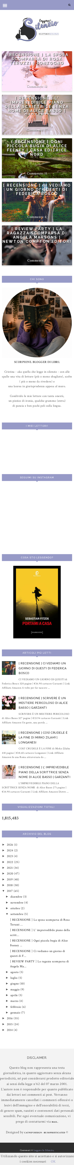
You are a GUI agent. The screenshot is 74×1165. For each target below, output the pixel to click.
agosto (15, 972)
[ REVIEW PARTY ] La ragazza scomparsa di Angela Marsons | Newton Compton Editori (37, 235)
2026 (10, 845)
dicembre (16, 897)
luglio (14, 978)
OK (53, 1161)
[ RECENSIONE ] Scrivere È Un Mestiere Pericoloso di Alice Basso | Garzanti (43, 703)
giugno (15, 984)
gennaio (15, 1013)
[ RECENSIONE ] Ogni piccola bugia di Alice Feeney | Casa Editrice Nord (37, 148)
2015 (10, 1024)
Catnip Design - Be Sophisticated (44, 1132)
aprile (14, 995)
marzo (14, 1001)
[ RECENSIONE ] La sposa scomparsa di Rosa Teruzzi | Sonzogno (37, 59)
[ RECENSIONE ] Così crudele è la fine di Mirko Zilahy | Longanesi (43, 737)
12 (45, 86)
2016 (10, 1018)
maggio (15, 990)
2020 (10, 874)
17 (45, 130)
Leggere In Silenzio (44, 1150)
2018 (10, 885)
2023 (10, 856)
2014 (10, 1030)
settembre (17, 914)
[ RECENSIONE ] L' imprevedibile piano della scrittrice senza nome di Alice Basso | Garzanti (37, 106)
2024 (10, 850)
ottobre (15, 908)
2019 (10, 880)
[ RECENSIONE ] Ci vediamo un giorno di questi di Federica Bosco (37, 189)
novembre (17, 903)
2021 (10, 868)
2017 (10, 891)
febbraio (16, 1007)
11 (45, 173)
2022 (10, 862)
